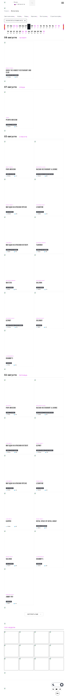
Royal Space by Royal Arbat (46, 521)
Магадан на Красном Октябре (17, 245)
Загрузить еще (32, 614)
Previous (4, 27)
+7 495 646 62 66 (20, 4)
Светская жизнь (9, 16)
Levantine (39, 207)
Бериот (8, 321)
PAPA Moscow (11, 169)
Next (63, 27)
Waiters (9, 283)
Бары (26, 16)
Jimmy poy (9, 597)
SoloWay (39, 321)
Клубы (19, 16)
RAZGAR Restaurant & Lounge (46, 169)
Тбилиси (39, 245)
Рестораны (43, 16)
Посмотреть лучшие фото (14, 20)
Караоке (34, 16)
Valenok (39, 283)
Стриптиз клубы (55, 16)
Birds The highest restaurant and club (18, 71)
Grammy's (9, 358)
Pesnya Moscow (11, 120)
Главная (6, 11)
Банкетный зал (49, 174)
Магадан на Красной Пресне (16, 207)
